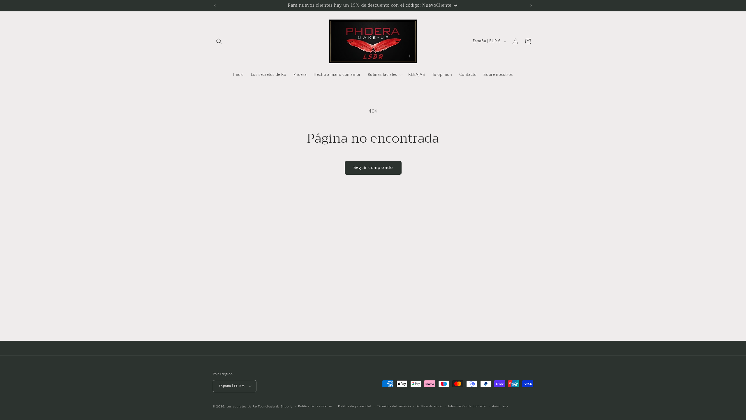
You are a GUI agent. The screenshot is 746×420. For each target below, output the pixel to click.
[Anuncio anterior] (214, 5)
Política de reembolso (315, 406)
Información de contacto (467, 406)
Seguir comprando (373, 167)
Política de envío (429, 406)
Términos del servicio (394, 406)
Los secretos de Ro (242, 406)
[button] (219, 41)
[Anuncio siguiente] (531, 5)
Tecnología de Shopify (275, 406)
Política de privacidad (354, 406)
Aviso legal (501, 406)
